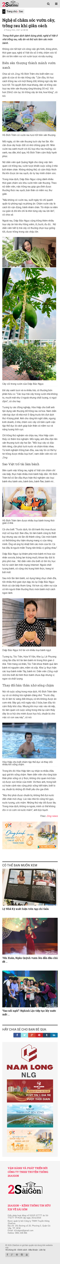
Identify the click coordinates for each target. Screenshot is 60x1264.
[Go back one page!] (3, 11)
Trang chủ (12, 11)
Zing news (52, 816)
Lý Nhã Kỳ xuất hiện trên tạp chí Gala (25, 908)
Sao (21, 11)
